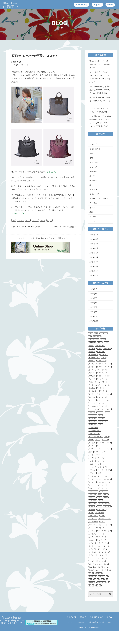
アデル (91, 345)
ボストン (93, 189)
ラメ (108, 534)
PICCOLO (92, 342)
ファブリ (98, 479)
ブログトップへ (17, 214)
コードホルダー (94, 406)
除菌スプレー (101, 582)
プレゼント (92, 494)
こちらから (51, 172)
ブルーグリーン (94, 488)
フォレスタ (107, 479)
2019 (91, 321)
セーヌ (106, 436)
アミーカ (92, 348)
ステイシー (92, 418)
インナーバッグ (94, 357)
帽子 (100, 567)
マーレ (102, 522)
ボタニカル (92, 503)
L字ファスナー (94, 339)
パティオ (101, 464)
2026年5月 (93, 239)
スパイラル (92, 424)
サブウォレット (94, 409)
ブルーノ (104, 488)
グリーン (92, 400)
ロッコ (100, 552)
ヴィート (104, 558)
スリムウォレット (95, 430)
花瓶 (90, 579)
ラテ (102, 534)
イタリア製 (100, 351)
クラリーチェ (99, 394)
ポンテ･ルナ (99, 512)
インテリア (103, 354)
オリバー (100, 367)
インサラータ (93, 354)
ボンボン (92, 506)
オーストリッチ (94, 370)
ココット (35, 220)
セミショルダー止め (95, 436)
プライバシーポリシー (76, 622)
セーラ (91, 440)
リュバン (100, 540)
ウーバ (103, 357)
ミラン (91, 528)
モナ (98, 531)
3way (96, 333)
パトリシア (92, 467)
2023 (91, 303)
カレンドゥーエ (102, 379)
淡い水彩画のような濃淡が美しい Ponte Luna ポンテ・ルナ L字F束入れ (100, 90)
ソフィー (105, 440)
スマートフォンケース (98, 199)
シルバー (100, 412)
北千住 (97, 561)
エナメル (20, 220)
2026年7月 (93, 235)
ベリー (106, 494)
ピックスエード (94, 476)
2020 (91, 316)
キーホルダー (93, 391)
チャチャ (92, 446)
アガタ (106, 342)
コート (92, 221)
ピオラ (99, 473)
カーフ (91, 385)
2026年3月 (93, 244)
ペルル (106, 497)
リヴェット (92, 543)
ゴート (103, 406)
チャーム (93, 180)
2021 (91, 312)
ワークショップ (100, 555)
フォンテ (92, 482)
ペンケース (92, 500)
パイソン (101, 461)
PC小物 (103, 339)
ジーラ (100, 415)
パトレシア (102, 467)
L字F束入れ (97, 336)
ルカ (106, 543)
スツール (93, 217)
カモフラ (100, 376)
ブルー (103, 485)
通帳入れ (92, 582)
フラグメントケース (104, 482)
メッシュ (92, 531)
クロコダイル (101, 397)
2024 (91, 298)
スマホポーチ (93, 427)
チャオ (109, 443)
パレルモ (100, 470)
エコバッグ (94, 194)
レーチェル (92, 552)
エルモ (91, 364)
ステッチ (101, 418)
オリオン (92, 367)
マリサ (102, 515)
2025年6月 (93, 266)
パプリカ (92, 470)
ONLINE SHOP (96, 617)
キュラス (92, 388)
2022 (91, 307)
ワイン (42, 220)
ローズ (107, 552)
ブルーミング (93, 491)
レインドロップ (94, 549)
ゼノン (97, 440)
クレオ (109, 394)
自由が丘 (101, 576)
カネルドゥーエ (102, 373)
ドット (109, 449)
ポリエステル (101, 509)
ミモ (109, 525)
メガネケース (99, 528)
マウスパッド (93, 515)
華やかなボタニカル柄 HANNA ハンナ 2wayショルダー (100, 64)
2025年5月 (93, 271)
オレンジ (108, 367)
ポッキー (92, 509)
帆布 (91, 212)
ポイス (99, 506)
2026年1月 (93, 253)
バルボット (92, 461)
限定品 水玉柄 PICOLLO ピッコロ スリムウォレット (99, 101)
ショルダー (94, 144)
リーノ (100, 543)
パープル (108, 470)
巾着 (90, 567)
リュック (25, 65)
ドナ (90, 452)
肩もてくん (92, 576)
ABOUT (83, 617)
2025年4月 (93, 275)
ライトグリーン (94, 534)
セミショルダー (95, 149)
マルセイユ (92, 519)
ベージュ (92, 497)
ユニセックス (106, 531)
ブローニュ (103, 491)
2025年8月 (93, 262)
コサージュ (92, 403)
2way (13, 220)
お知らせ (93, 171)
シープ (107, 412)
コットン (101, 403)
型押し (91, 564)
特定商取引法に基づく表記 (100, 622)
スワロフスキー (94, 433)
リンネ (107, 540)
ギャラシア (103, 391)
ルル (99, 546)
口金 (103, 561)
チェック (92, 443)
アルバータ (107, 348)
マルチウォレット (104, 519)
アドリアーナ (99, 345)
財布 (91, 153)
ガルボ (97, 385)
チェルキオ (100, 443)
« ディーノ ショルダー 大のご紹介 (25, 227)
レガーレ (104, 549)
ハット (91, 455)
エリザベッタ (101, 360)
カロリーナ (92, 382)
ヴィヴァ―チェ (94, 558)
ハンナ (97, 455)
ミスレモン (92, 525)
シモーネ (92, 412)
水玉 (96, 570)
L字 (90, 336)
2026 (91, 289)
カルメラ (92, 379)
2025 (91, 294)
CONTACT (71, 617)
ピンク (91, 479)
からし (100, 342)
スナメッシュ (102, 421)
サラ (102, 409)
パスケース (92, 464)
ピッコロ (104, 476)
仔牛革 (91, 561)
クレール (92, 397)
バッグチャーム (94, 458)
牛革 (102, 570)
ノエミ (104, 452)
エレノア (108, 364)
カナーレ (92, 373)
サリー (109, 409)
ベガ (99, 494)
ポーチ (92, 176)
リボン (104, 537)
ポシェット (94, 162)
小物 (91, 158)
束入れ (106, 567)
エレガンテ (99, 364)
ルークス (107, 546)
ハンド (92, 140)
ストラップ (92, 421)
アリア (99, 348)
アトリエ (93, 203)
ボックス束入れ (103, 503)
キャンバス (106, 385)
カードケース (102, 382)
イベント (93, 208)
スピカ (100, 424)
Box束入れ (103, 333)
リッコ (91, 537)
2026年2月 (93, 248)
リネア (97, 537)
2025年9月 (93, 257)
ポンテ (91, 512)
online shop (81, 4)
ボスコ (100, 500)
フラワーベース (94, 485)
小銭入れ (98, 564)
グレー (28, 220)
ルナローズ (92, 546)
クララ (91, 394)
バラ (102, 458)
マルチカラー (93, 522)
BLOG (109, 617)
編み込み (99, 573)
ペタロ (99, 497)
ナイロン (97, 452)
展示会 (106, 564)
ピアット (92, 473)
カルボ (107, 376)
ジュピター (92, 415)
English (97, 4)
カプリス (92, 376)
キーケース (100, 388)
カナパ (103, 370)
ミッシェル (102, 525)
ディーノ (101, 449)
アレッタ (92, 351)
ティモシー (92, 449)
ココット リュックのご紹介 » (63, 227)
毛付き (91, 570)
